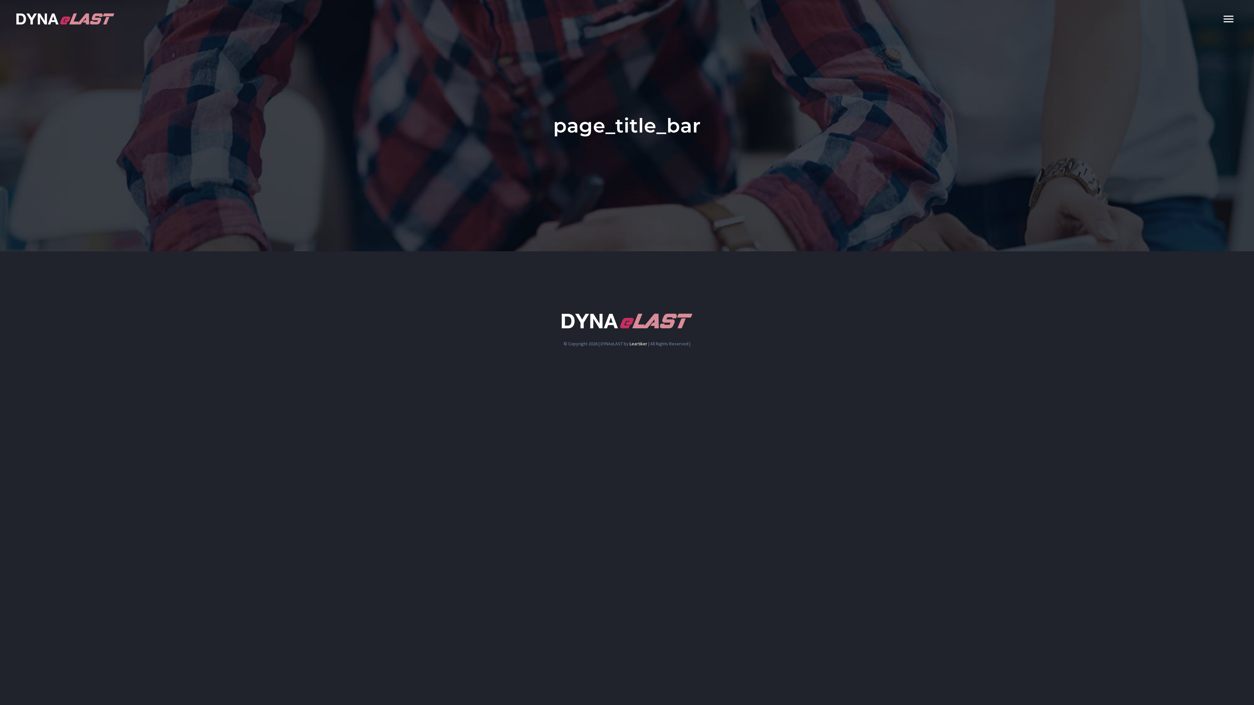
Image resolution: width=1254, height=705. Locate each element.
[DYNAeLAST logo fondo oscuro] (65, 16)
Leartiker (638, 344)
